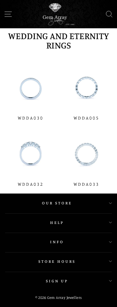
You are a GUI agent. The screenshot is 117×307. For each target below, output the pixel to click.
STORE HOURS (57, 261)
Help (57, 222)
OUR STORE (57, 202)
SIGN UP (57, 280)
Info (57, 241)
